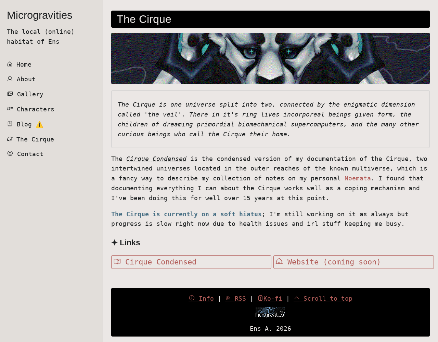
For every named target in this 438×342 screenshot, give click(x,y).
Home (22, 64)
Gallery (28, 94)
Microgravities (40, 15)
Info (204, 298)
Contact (28, 154)
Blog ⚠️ (28, 124)
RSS (238, 298)
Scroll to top (326, 298)
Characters (33, 109)
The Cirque (33, 139)
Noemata (358, 178)
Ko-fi (272, 298)
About (24, 79)
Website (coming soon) (332, 262)
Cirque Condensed (158, 262)
